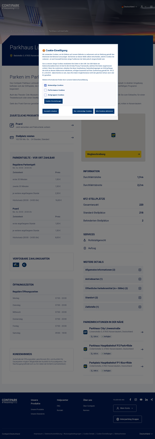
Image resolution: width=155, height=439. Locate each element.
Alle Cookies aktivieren (104, 111)
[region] (78, 82)
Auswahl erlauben (50, 111)
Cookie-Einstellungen (53, 101)
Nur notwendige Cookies (83, 111)
